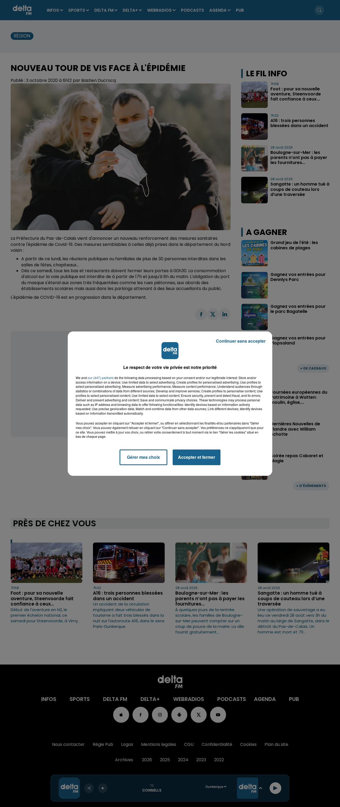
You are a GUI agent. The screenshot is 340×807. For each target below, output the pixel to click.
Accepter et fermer (196, 457)
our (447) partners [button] (101, 378)
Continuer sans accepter (241, 341)
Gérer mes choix (143, 457)
